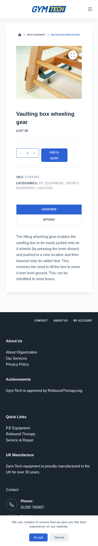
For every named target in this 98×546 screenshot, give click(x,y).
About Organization (21, 352)
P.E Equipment (18, 428)
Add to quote (54, 155)
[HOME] (19, 35)
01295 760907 (32, 507)
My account (82, 320)
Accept (38, 537)
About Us (60, 320)
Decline (59, 537)
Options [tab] (49, 219)
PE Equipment (51, 183)
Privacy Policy (17, 364)
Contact (41, 320)
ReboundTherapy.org (65, 391)
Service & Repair (20, 440)
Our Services (16, 358)
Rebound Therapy (20, 434)
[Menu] (90, 9)
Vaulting (45, 188)
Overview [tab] (49, 209)
